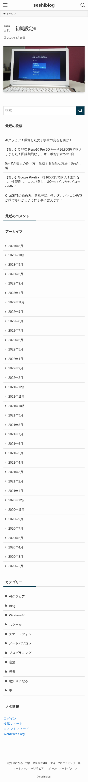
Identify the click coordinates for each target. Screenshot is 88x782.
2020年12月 (16, 500)
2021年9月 (15, 415)
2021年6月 (15, 443)
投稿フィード (13, 723)
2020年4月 (15, 547)
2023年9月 (15, 264)
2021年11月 (16, 396)
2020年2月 (15, 566)
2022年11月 (16, 302)
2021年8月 (15, 425)
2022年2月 (15, 377)
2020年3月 (15, 556)
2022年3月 (15, 368)
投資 (12, 671)
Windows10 (17, 615)
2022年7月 (15, 330)
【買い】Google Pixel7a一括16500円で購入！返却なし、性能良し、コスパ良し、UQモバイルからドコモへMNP (43, 182)
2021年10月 (16, 406)
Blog (12, 606)
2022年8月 (15, 321)
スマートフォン (20, 634)
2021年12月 (16, 387)
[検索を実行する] (80, 110)
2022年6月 (15, 340)
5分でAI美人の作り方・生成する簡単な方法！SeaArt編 (42, 166)
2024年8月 (15, 246)
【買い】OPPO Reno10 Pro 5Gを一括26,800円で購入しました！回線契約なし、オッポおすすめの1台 (43, 152)
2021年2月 (15, 481)
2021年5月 (15, 453)
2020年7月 (15, 528)
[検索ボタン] (83, 5)
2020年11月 (16, 509)
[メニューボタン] (5, 5)
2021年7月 (15, 434)
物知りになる (18, 681)
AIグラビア (17, 596)
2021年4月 (15, 462)
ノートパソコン (20, 643)
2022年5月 (15, 349)
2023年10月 (16, 255)
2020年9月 (15, 519)
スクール (15, 624)
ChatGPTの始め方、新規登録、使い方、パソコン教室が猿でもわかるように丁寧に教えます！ (43, 198)
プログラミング (20, 653)
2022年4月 (15, 359)
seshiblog (44, 5)
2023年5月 (15, 274)
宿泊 (12, 662)
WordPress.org (14, 734)
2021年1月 (15, 491)
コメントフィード (16, 729)
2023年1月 (15, 293)
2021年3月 (15, 472)
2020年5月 (15, 538)
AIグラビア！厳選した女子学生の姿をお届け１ (38, 140)
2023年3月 (15, 283)
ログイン (9, 718)
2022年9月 (15, 311)
